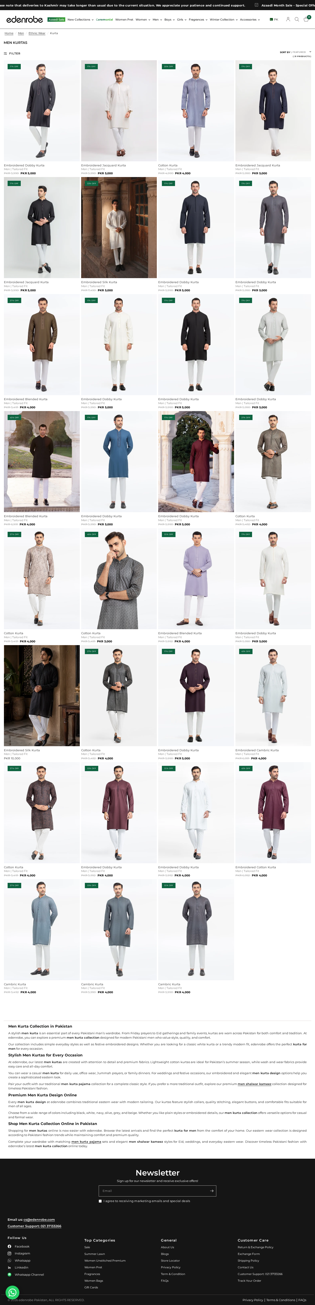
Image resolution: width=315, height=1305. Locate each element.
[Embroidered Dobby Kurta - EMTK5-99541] (273, 344)
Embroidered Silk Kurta (99, 282)
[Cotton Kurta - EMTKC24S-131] (42, 578)
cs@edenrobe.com (39, 1220)
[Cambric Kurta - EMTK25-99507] (42, 929)
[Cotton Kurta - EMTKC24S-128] (273, 461)
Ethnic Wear (37, 33)
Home (9, 33)
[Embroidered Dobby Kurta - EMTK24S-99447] (119, 812)
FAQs (165, 1280)
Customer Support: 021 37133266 (34, 1226)
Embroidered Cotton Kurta (255, 867)
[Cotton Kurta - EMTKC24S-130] (119, 578)
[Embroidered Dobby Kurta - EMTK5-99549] (196, 344)
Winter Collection (222, 19)
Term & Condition (173, 1274)
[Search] (296, 19)
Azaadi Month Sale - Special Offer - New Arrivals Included (261, 5)
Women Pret (124, 19)
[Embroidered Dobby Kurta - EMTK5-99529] (42, 110)
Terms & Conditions (280, 1300)
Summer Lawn (94, 1254)
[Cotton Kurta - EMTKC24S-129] (42, 812)
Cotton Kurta (168, 165)
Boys (167, 19)
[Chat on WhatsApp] (12, 1292)
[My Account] (288, 19)
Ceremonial (104, 19)
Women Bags (93, 1280)
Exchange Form (249, 1254)
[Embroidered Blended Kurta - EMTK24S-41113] (196, 578)
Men (156, 19)
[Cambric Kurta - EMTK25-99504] (119, 929)
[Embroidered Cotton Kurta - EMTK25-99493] (273, 812)
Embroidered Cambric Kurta (257, 750)
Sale (87, 1247)
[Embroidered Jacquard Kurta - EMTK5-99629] (273, 110)
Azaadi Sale (56, 19)
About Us (167, 1247)
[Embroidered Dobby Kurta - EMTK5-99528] (273, 578)
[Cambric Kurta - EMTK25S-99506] (196, 929)
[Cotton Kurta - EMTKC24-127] (119, 695)
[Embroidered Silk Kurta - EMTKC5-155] (42, 695)
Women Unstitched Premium (105, 1260)
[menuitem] (56, 19)
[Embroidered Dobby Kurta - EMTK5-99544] (119, 344)
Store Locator (170, 1260)
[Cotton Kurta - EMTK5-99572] (196, 110)
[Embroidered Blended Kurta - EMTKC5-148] (42, 461)
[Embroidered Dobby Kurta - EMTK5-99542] (196, 695)
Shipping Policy (248, 1260)
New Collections (79, 19)
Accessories (248, 19)
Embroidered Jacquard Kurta (103, 165)
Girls (180, 19)
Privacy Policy (171, 1267)
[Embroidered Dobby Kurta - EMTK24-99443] (196, 812)
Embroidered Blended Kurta (26, 399)
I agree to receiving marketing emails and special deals (147, 1201)
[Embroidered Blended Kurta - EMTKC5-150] (42, 344)
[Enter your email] (211, 1191)
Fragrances (196, 19)
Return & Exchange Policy (255, 1247)
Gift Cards (91, 1287)
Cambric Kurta (15, 984)
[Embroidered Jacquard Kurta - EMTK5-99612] (119, 110)
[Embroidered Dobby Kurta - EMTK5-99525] (273, 227)
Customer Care (253, 1240)
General (169, 1240)
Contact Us (245, 1267)
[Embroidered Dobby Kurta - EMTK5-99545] (196, 227)
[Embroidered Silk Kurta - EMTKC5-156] (119, 227)
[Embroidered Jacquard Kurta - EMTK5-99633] (42, 227)
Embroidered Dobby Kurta (24, 165)
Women (141, 19)
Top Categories (100, 1240)
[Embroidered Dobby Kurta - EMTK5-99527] (196, 461)
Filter (15, 53)
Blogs (165, 1254)
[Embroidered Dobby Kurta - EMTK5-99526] (119, 461)
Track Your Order (249, 1280)
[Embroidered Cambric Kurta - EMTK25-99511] (273, 695)
